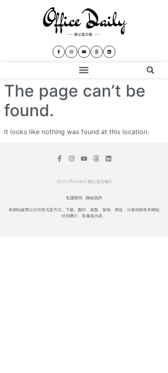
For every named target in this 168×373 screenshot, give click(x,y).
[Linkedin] (109, 52)
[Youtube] (84, 52)
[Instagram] (71, 52)
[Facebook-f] (59, 52)
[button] (84, 70)
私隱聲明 (74, 198)
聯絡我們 (94, 198)
